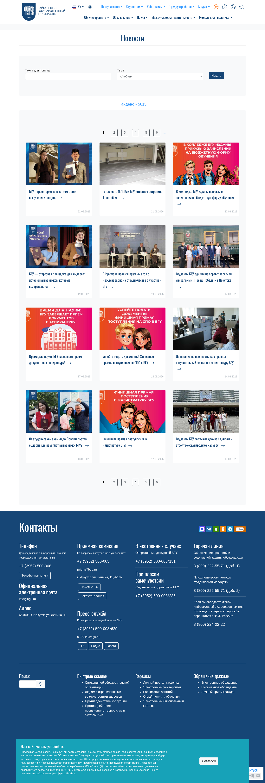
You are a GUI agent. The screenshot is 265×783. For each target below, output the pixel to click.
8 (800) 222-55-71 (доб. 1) (217, 566)
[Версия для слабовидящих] (90, 6)
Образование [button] (121, 17)
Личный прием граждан (218, 692)
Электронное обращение (219, 682)
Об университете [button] (95, 17)
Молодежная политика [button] (214, 17)
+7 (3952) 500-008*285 (155, 596)
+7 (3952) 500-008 (35, 566)
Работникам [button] (155, 6)
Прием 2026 (89, 587)
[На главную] (44, 12)
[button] (241, 6)
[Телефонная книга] (233, 6)
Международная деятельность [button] (172, 17)
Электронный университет (162, 687)
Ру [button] (79, 6)
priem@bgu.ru (87, 569)
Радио (95, 646)
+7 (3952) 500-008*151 (155, 561)
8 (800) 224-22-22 (209, 624)
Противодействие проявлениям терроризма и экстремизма (105, 710)
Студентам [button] (133, 6)
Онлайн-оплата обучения (161, 696)
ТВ (83, 646)
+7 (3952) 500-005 (93, 561)
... (164, 132)
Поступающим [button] (110, 6)
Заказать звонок (92, 596)
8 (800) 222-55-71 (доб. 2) (217, 590)
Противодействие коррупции (106, 701)
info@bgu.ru (27, 599)
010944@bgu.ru (88, 637)
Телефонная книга (35, 575)
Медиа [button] (202, 6)
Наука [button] (141, 17)
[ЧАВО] (224, 6)
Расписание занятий (158, 692)
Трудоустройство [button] (180, 6)
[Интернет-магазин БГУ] (216, 6)
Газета (111, 646)
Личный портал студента (161, 682)
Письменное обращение (219, 687)
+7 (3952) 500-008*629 (97, 629)
